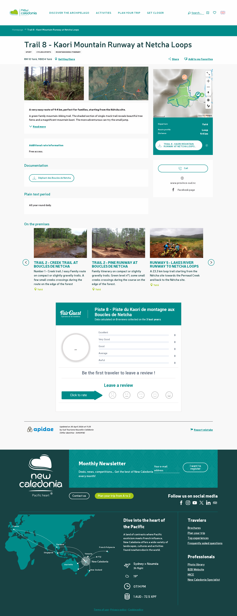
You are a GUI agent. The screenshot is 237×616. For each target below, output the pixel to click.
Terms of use (101, 609)
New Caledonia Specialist (204, 579)
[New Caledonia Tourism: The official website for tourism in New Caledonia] (23, 13)
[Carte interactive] (207, 12)
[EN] (223, 12)
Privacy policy (118, 609)
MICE (191, 574)
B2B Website (196, 569)
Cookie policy (135, 609)
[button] (197, 12)
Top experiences (198, 538)
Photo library (196, 564)
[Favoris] (215, 12)
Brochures (194, 527)
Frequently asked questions (205, 543)
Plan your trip (196, 533)
